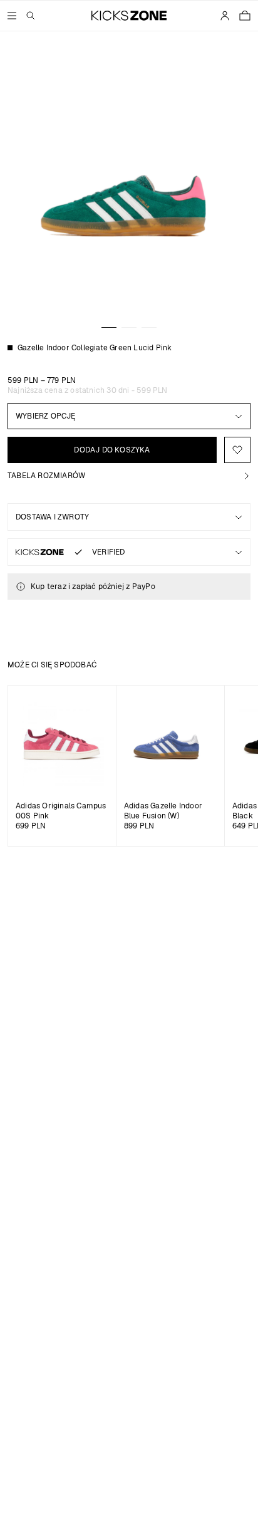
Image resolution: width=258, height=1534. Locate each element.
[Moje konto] (224, 16)
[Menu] (12, 15)
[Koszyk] (244, 16)
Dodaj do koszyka (112, 450)
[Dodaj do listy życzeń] (237, 450)
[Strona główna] (129, 16)
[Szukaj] (30, 15)
